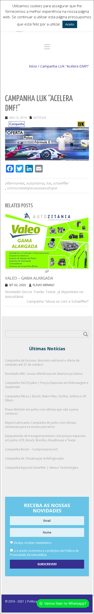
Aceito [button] (69, 24)
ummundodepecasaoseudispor (32, 188)
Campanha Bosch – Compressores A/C (31, 449)
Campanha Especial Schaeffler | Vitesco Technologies (41, 468)
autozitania (35, 183)
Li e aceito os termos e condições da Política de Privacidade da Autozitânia (44, 553)
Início (33, 66)
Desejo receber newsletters (32, 543)
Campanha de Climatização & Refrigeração (34, 458)
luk (48, 183)
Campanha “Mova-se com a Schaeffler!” (58, 301)
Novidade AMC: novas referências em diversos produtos (44, 374)
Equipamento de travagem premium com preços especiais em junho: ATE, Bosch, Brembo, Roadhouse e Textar (45, 438)
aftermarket (14, 183)
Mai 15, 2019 (18, 118)
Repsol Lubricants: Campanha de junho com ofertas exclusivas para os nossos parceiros (40, 425)
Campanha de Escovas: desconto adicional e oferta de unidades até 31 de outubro (42, 362)
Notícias (39, 118)
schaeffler (61, 183)
